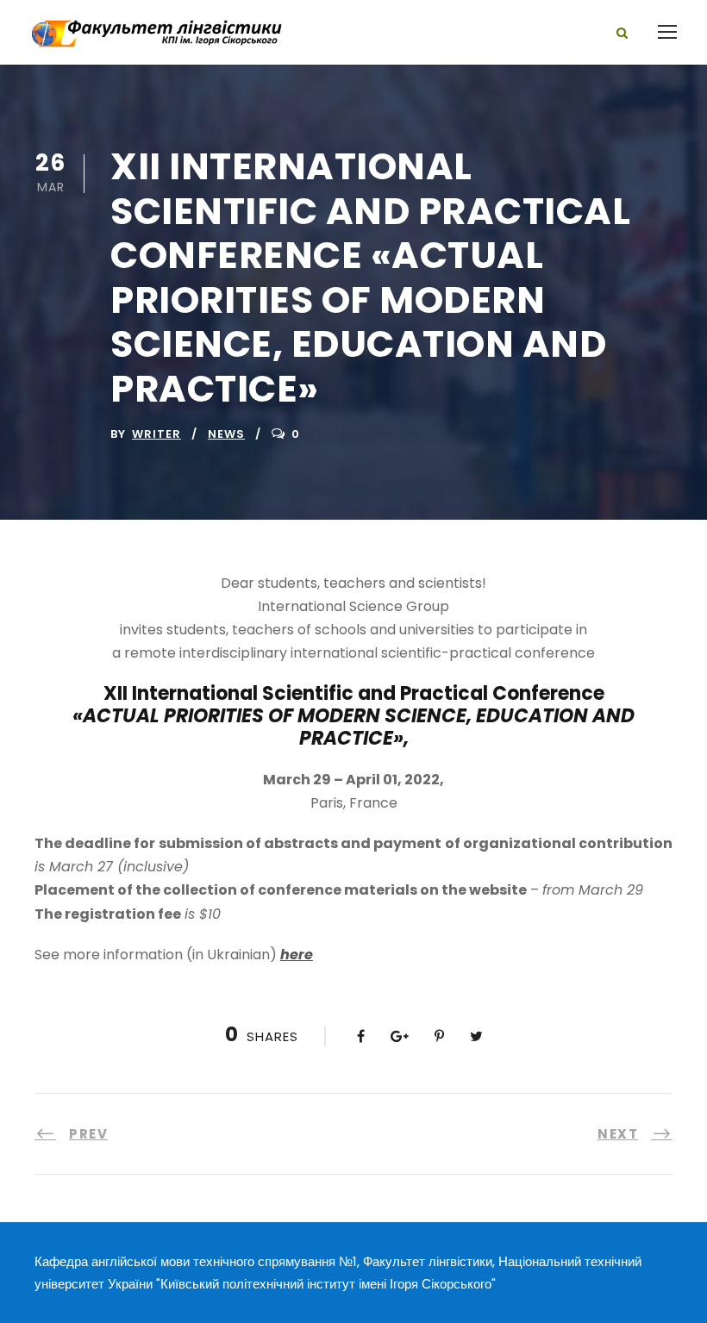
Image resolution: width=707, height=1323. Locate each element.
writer (156, 434)
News (226, 434)
